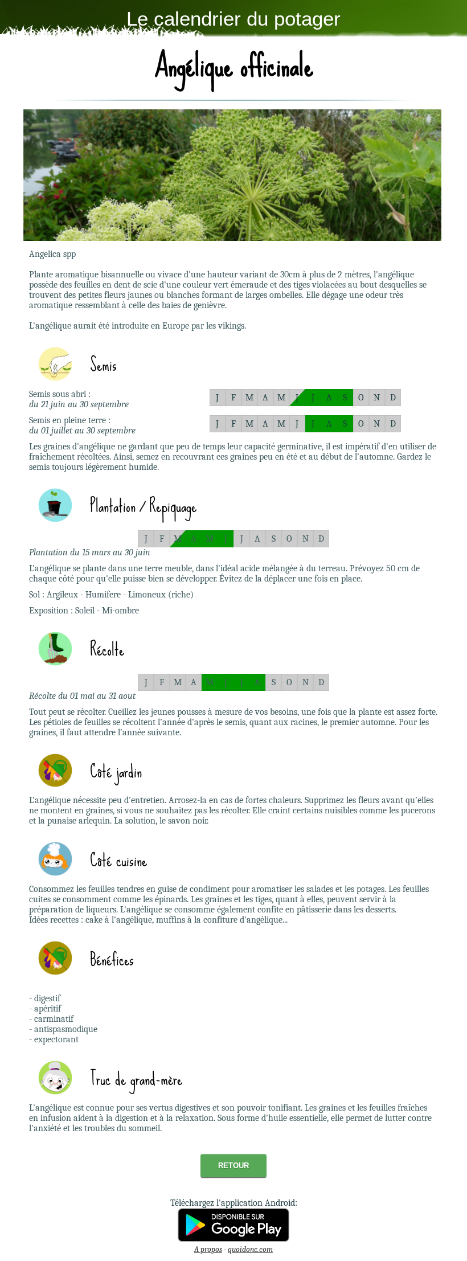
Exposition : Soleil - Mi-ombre (84, 610)
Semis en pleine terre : (69, 420)
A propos (208, 1249)
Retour (233, 1165)
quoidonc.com (250, 1249)
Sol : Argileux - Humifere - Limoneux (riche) (111, 594)
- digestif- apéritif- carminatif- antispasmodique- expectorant (63, 1019)
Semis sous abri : (60, 394)
